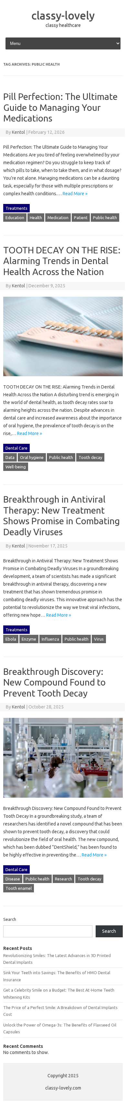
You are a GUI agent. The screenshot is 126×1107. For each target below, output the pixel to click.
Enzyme (29, 639)
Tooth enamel (18, 888)
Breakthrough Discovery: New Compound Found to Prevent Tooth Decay (54, 682)
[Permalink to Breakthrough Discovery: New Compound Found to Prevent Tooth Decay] (63, 800)
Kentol (18, 132)
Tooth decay (90, 457)
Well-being (15, 466)
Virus (99, 639)
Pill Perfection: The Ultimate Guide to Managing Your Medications (60, 107)
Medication (57, 217)
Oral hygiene (32, 457)
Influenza (50, 639)
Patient (81, 217)
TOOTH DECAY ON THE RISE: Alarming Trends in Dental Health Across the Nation (62, 261)
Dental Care (16, 448)
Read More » (75, 193)
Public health (105, 217)
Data (10, 457)
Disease (12, 879)
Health (36, 217)
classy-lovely (63, 15)
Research (63, 879)
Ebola (10, 639)
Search (9, 919)
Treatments (16, 208)
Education (14, 217)
